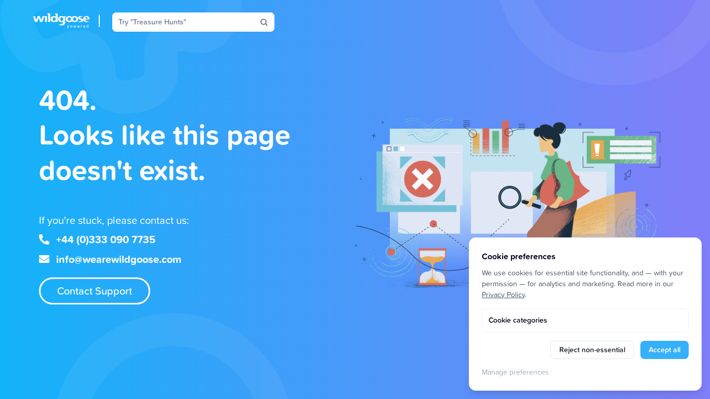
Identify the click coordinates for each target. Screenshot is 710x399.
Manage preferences (515, 372)
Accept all (664, 349)
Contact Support (94, 290)
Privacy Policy (503, 294)
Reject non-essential (592, 349)
